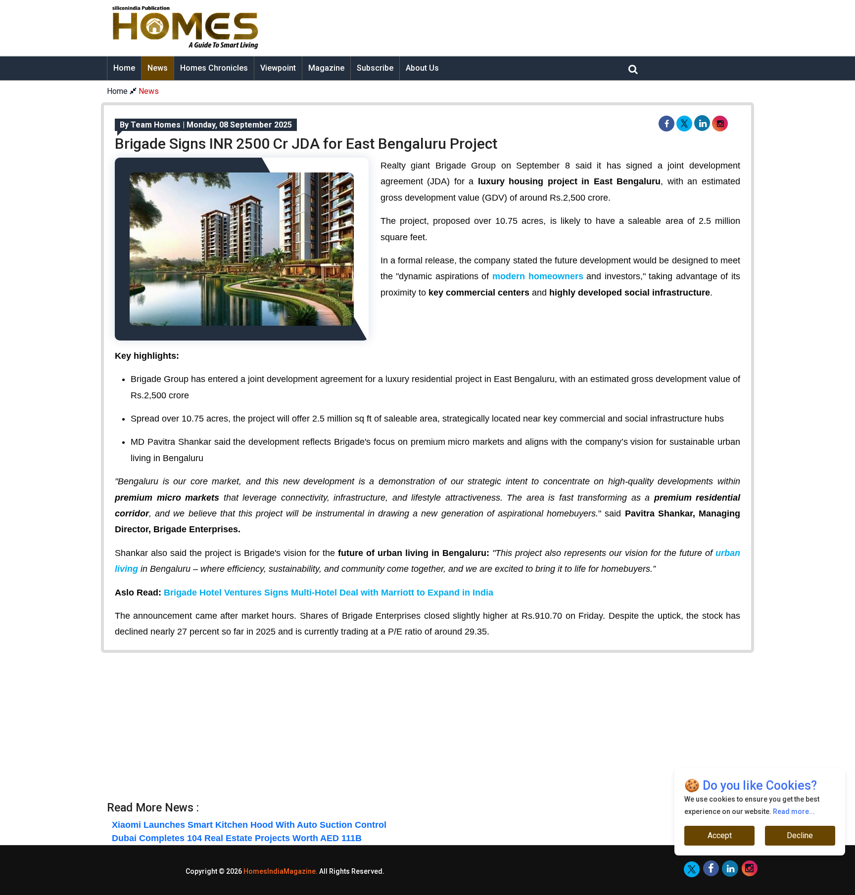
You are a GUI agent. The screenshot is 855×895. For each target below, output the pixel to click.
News (157, 68)
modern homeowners (537, 276)
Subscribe (375, 68)
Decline (800, 835)
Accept (720, 835)
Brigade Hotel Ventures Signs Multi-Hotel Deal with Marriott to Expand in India (328, 592)
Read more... (794, 811)
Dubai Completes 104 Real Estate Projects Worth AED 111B (237, 838)
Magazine (326, 68)
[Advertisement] (505, 27)
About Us (422, 68)
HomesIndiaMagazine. (280, 871)
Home (124, 68)
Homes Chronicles (214, 68)
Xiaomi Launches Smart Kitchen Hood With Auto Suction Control (249, 825)
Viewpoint (278, 68)
